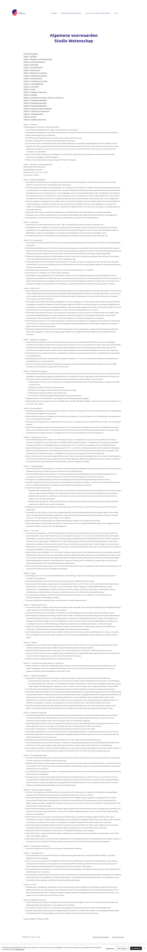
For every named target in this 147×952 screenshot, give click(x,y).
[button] (54, 12)
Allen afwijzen (122, 948)
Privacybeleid (19, 949)
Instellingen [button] (110, 948)
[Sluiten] (144, 948)
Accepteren (136, 948)
